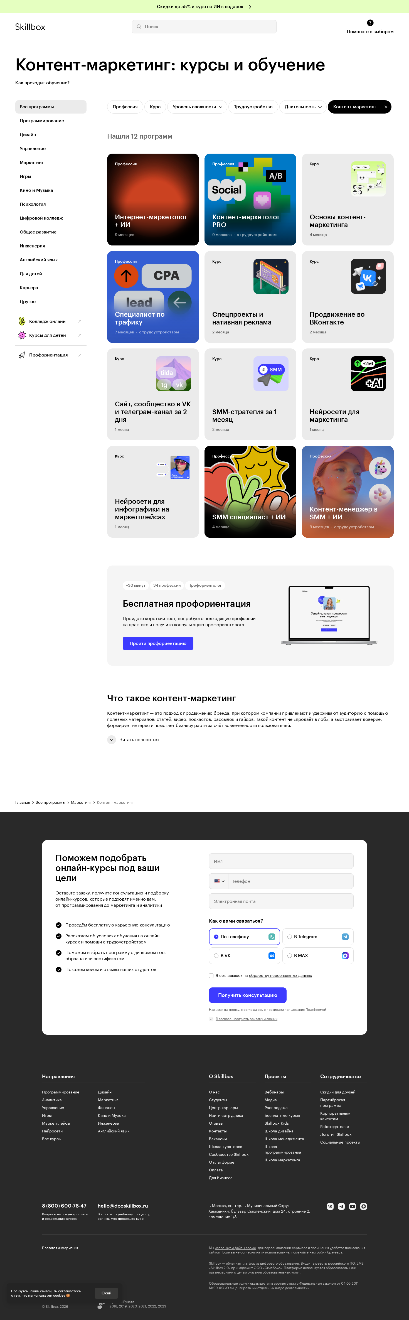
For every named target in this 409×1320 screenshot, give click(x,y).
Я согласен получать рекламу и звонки (246, 1019)
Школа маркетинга (282, 1160)
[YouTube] (352, 1206)
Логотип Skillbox (336, 1135)
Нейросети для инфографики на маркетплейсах (142, 509)
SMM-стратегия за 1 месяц (244, 416)
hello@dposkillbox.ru (123, 1205)
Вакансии (218, 1139)
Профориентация (48, 355)
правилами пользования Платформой (296, 1009)
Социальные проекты (340, 1142)
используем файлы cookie (235, 1248)
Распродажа (276, 1108)
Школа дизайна (279, 1131)
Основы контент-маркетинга (338, 221)
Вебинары (274, 1092)
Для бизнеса (221, 1178)
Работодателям (334, 1127)
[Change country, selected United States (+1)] (219, 881)
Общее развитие (38, 232)
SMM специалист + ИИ (249, 517)
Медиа (271, 1100)
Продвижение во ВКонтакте (337, 318)
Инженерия (32, 246)
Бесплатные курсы (282, 1116)
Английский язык (39, 260)
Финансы (106, 1108)
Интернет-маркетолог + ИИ (151, 221)
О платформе (221, 1162)
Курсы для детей (47, 335)
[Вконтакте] (330, 1206)
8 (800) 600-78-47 (64, 1205)
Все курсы (51, 1139)
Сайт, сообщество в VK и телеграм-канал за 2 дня (153, 412)
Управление (33, 148)
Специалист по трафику (140, 318)
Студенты (218, 1100)
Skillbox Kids (277, 1123)
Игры (25, 176)
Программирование (42, 121)
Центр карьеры (223, 1108)
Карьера (29, 288)
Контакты (218, 1131)
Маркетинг (32, 162)
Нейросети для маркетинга (334, 416)
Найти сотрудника (226, 1116)
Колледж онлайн (47, 321)
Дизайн (28, 134)
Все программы (37, 107)
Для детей (31, 274)
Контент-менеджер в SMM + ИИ (344, 513)
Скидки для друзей (337, 1092)
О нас (214, 1092)
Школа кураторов (225, 1147)
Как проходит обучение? (42, 83)
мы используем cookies (46, 1295)
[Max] (363, 1206)
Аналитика (52, 1100)
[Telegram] (341, 1206)
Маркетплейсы (56, 1123)
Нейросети (52, 1131)
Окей (106, 1293)
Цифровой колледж (41, 218)
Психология (33, 204)
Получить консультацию (247, 995)
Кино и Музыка (36, 190)
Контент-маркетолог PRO (246, 221)
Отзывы (216, 1123)
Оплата (216, 1170)
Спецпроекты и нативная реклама (242, 318)
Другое (28, 301)
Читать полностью (139, 740)
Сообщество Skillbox (229, 1155)
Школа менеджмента (284, 1139)
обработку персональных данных (280, 976)
